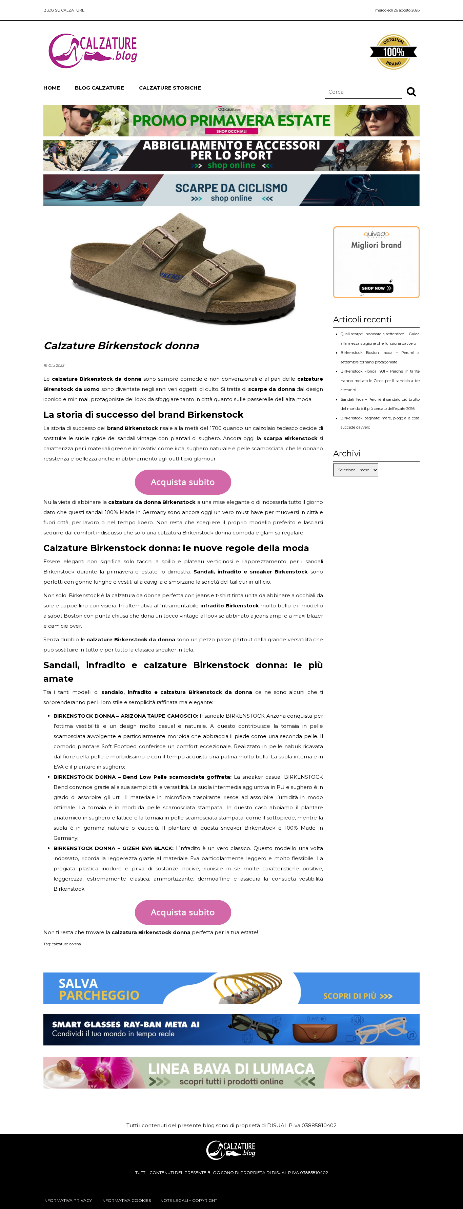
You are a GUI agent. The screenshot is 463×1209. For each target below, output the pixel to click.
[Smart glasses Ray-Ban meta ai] (231, 1040)
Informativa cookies (126, 1200)
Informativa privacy (67, 1200)
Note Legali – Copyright (188, 1200)
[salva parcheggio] (231, 998)
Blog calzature (99, 87)
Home (51, 87)
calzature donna (66, 944)
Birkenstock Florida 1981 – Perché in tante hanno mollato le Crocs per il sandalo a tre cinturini (380, 380)
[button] (411, 91)
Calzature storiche (170, 87)
